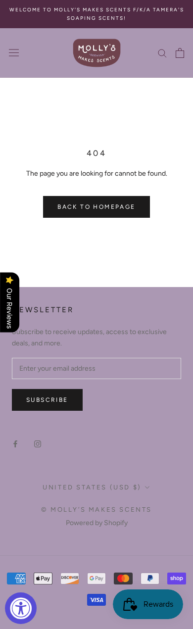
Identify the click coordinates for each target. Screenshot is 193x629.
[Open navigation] (14, 52)
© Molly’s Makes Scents (96, 509)
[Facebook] (15, 443)
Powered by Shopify (97, 523)
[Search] (162, 52)
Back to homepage (96, 206)
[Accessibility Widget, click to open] (21, 608)
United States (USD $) (92, 487)
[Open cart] (180, 53)
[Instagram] (37, 443)
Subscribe (47, 399)
